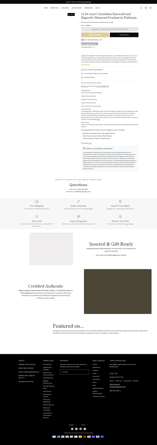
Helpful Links (48, 360)
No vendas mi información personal (47, 415)
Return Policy (85, 122)
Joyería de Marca (98, 388)
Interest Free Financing (89, 43)
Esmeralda (96, 379)
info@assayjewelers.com (118, 387)
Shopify (91, 433)
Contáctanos (47, 364)
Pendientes (96, 367)
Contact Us (124, 35)
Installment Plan (86, 109)
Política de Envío (48, 405)
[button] (76, 8)
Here (90, 143)
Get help (109, 209)
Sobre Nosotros (48, 378)
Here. (98, 119)
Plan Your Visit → (115, 390)
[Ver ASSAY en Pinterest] (80, 429)
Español (71, 425)
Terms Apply (88, 209)
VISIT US (113, 373)
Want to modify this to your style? (91, 83)
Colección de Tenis (99, 396)
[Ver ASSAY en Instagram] (72, 429)
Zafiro (94, 382)
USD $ (83, 425)
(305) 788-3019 (115, 384)
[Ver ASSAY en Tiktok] (76, 429)
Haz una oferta (95, 35)
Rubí (94, 385)
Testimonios (47, 391)
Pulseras (95, 370)
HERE (115, 364)
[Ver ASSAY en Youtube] (84, 429)
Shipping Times (85, 90)
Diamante (96, 376)
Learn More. (129, 224)
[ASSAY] (13, 8)
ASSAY (22, 360)
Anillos (95, 364)
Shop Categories (99, 360)
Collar (94, 373)
